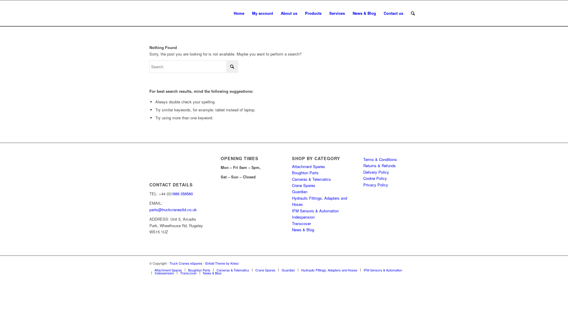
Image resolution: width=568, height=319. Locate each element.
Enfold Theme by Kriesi (221, 263)
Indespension (303, 217)
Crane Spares (303, 185)
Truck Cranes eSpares (186, 263)
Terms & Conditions (380, 159)
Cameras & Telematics (311, 179)
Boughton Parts (305, 172)
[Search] (413, 13)
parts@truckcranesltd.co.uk (173, 209)
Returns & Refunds (379, 165)
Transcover (301, 223)
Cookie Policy (375, 178)
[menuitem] (239, 13)
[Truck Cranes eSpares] (193, 13)
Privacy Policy (375, 185)
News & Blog (303, 229)
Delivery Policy (376, 172)
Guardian (299, 191)
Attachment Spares (308, 166)
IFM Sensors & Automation (315, 211)
